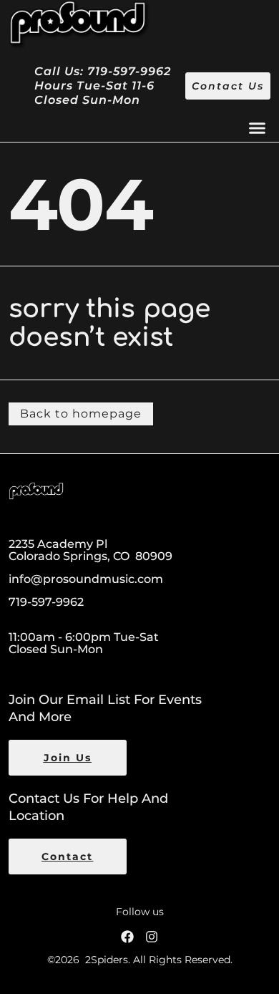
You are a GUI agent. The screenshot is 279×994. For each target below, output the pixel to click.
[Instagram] (151, 936)
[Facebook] (127, 936)
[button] (257, 128)
